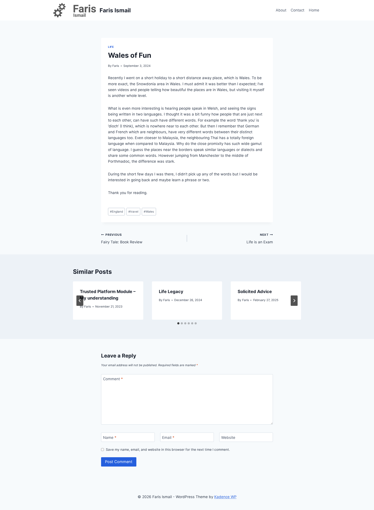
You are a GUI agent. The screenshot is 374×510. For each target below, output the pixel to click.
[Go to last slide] (79, 300)
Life (111, 46)
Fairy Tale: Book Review (121, 238)
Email (168, 437)
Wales (149, 211)
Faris (115, 65)
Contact (297, 10)
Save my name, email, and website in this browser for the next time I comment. (168, 449)
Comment (113, 379)
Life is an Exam (260, 238)
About (281, 10)
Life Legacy (171, 291)
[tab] (178, 323)
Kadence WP (225, 497)
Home (314, 10)
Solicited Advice (255, 291)
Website (228, 437)
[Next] (294, 300)
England (116, 211)
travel (133, 211)
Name (109, 437)
